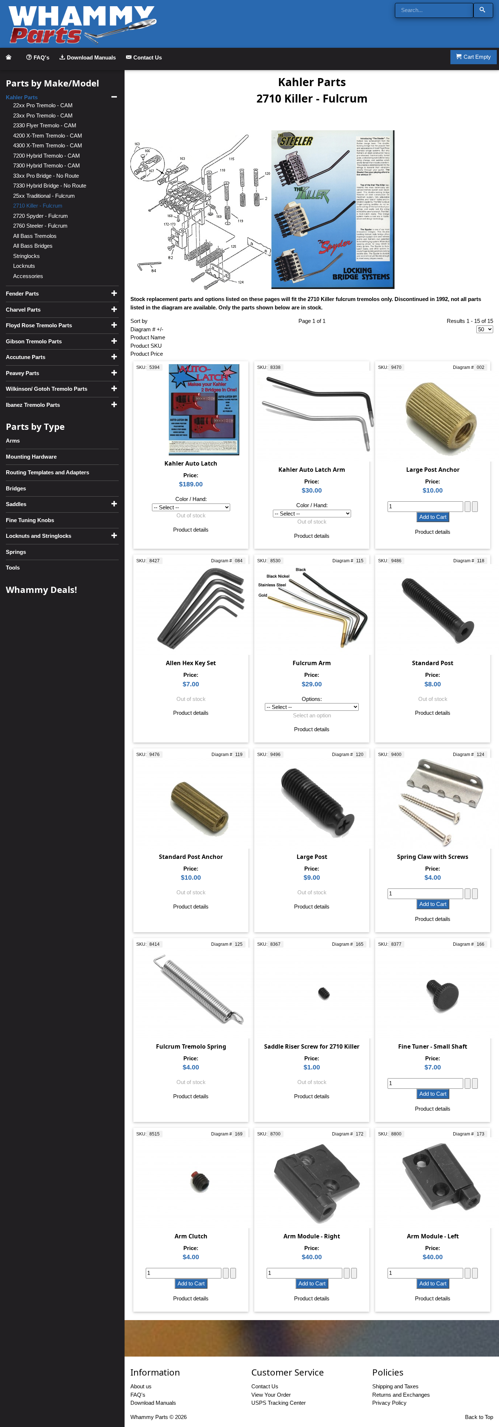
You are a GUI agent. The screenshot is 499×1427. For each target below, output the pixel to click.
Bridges (16, 488)
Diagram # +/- (146, 329)
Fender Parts (22, 293)
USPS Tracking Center (278, 1403)
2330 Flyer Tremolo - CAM (44, 125)
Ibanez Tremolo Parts (33, 405)
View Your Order (271, 1395)
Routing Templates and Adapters (47, 472)
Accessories (28, 276)
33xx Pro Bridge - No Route (46, 176)
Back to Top (479, 1417)
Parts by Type (35, 426)
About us (141, 1386)
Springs (16, 552)
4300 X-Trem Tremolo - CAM (47, 145)
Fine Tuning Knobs (30, 520)
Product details (191, 530)
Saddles (16, 504)
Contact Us (147, 57)
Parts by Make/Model (52, 83)
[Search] (483, 10)
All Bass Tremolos (35, 236)
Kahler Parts (22, 97)
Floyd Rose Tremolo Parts (39, 325)
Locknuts (24, 266)
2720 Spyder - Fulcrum (40, 216)
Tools (13, 567)
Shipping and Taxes (395, 1386)
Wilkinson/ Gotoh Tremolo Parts (46, 389)
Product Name (147, 337)
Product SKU (146, 346)
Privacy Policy (389, 1403)
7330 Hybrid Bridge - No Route (49, 185)
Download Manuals (91, 57)
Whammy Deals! (41, 589)
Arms (13, 440)
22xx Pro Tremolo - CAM (43, 105)
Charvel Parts (23, 309)
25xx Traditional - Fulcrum (44, 196)
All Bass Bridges (33, 246)
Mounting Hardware (31, 457)
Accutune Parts (25, 357)
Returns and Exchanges (401, 1395)
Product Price (146, 354)
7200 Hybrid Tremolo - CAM (46, 156)
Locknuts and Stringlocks (38, 536)
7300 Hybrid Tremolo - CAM (46, 165)
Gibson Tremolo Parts (34, 341)
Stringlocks (26, 256)
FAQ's (41, 57)
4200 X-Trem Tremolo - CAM (47, 135)
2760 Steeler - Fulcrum (40, 226)
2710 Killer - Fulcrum (37, 206)
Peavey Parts (22, 373)
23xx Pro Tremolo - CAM (43, 115)
